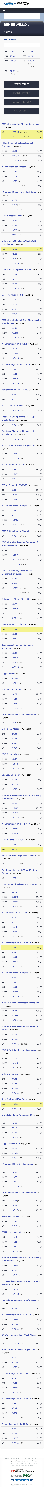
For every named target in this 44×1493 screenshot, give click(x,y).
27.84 (12, 56)
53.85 (14, 634)
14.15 (14, 1237)
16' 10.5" (15, 818)
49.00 (14, 495)
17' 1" (14, 205)
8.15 (14, 1358)
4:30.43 (15, 583)
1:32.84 (15, 1320)
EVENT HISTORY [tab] (21, 93)
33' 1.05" (15, 593)
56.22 (14, 1242)
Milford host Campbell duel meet (16, 269)
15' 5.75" (15, 525)
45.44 (14, 374)
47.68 (14, 1308)
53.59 (14, 653)
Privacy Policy (10, 1458)
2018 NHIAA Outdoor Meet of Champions (20, 1003)
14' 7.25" (15, 1093)
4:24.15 (15, 609)
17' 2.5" (15, 536)
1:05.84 (13, 61)
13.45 (14, 172)
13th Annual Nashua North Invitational (19, 1192)
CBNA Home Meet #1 (11, 1232)
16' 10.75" (16, 156)
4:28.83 (15, 902)
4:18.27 (15, 1270)
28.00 (14, 1123)
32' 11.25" (16, 564)
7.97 (14, 845)
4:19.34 (15, 1153)
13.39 (30, 51)
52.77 (14, 604)
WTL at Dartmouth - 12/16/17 (15, 1424)
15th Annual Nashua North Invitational (19, 192)
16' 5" (14, 181)
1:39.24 (15, 1413)
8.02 (14, 395)
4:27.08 (15, 1362)
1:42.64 (15, 1388)
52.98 (14, 151)
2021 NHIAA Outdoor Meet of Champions (20, 124)
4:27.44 (15, 1324)
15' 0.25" (15, 1186)
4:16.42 (15, 1063)
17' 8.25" (31, 61)
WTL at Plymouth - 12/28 (13, 464)
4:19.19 (15, 813)
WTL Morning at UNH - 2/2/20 (15, 344)
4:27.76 (15, 784)
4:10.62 (15, 1039)
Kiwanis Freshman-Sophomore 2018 (18, 1115)
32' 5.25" (15, 160)
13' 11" (15, 1210)
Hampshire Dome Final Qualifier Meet (19, 1300)
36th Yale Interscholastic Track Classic (19, 1335)
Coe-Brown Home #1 (11, 775)
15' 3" (14, 662)
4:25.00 (15, 1088)
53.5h (14, 780)
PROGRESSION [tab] (21, 110)
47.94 (14, 1408)
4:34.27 (15, 743)
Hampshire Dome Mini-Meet (15, 389)
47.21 (14, 399)
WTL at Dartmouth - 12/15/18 (15, 973)
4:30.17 (15, 1182)
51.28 (14, 200)
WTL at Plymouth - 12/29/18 (14, 913)
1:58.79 (15, 474)
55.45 (14, 1221)
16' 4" (14, 259)
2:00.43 (15, 499)
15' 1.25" (15, 1443)
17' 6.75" (15, 288)
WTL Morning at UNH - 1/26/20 (16, 364)
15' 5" (14, 723)
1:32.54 (15, 829)
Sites (14, 1461)
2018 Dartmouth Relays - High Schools (19, 1349)
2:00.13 (15, 897)
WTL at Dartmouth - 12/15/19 (15, 506)
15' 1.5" (15, 1109)
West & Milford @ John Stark (15, 624)
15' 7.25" (15, 479)
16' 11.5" (15, 383)
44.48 (14, 328)
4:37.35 (15, 379)
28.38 (14, 734)
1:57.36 (15, 520)
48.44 (14, 1383)
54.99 (14, 1177)
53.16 (14, 1058)
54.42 (14, 1084)
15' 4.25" (15, 1294)
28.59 (14, 1128)
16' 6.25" (15, 996)
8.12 (14, 515)
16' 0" (14, 1068)
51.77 (14, 550)
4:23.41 (15, 555)
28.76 (14, 694)
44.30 (14, 803)
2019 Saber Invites (10, 754)
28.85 (14, 221)
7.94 (12, 51)
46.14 (14, 927)
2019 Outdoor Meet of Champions (17, 531)
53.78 (14, 1034)
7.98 (14, 982)
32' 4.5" (15, 235)
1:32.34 (15, 962)
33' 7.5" (15, 209)
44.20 (30, 56)
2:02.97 (15, 1438)
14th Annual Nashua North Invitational (19, 714)
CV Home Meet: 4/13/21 (13, 295)
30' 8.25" (15, 667)
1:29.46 (15, 353)
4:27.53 (15, 704)
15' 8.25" (15, 1343)
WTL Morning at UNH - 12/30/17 (16, 1373)
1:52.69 (15, 333)
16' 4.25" (15, 358)
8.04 (14, 952)
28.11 (14, 279)
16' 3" (14, 314)
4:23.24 (15, 833)
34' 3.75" (15, 186)
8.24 (14, 1378)
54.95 (14, 739)
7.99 (14, 369)
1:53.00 (15, 1266)
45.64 (14, 957)
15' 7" (14, 613)
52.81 (14, 309)
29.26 (14, 304)
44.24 (14, 892)
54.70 (14, 1148)
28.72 (14, 1201)
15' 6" (14, 789)
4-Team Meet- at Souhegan (14, 167)
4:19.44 (15, 1015)
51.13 (14, 176)
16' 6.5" (15, 683)
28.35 (14, 1172)
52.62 (14, 225)
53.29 (14, 284)
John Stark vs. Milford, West (14, 1099)
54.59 (14, 1205)
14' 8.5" (15, 1137)
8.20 (14, 1429)
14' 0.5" (15, 1392)
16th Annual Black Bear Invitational (17, 1164)
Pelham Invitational (11, 1216)
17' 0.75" (15, 458)
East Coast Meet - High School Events (19, 855)
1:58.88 (15, 992)
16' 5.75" (15, 410)
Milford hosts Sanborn (12, 216)
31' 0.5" (15, 618)
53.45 (14, 579)
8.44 (14, 469)
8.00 (14, 978)
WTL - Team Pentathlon (12, 405)
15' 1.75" (15, 1044)
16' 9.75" (15, 560)
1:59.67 (15, 932)
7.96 (14, 511)
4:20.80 (15, 678)
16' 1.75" (15, 769)
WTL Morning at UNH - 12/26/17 (16, 1398)
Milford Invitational (10, 1074)
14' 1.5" (15, 1418)
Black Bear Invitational (12, 689)
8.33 (14, 490)
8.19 (14, 918)
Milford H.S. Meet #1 (11, 729)
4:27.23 (15, 639)
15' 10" (15, 936)
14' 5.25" (15, 1329)
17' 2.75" (15, 425)
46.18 (14, 349)
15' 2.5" (15, 1020)
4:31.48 (15, 764)
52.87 (14, 1011)
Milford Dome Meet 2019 (13, 840)
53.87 (14, 759)
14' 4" (14, 1226)
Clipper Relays (8, 673)
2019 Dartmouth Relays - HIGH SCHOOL (20, 884)
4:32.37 (15, 1247)
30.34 (14, 1079)
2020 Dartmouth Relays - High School (18, 445)
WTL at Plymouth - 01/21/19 (14, 485)
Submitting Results (23, 1461)
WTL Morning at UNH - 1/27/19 (16, 824)
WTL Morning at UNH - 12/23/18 (16, 943)
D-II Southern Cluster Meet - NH (16, 599)
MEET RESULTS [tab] (21, 84)
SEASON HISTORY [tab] (22, 102)
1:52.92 (15, 453)
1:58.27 (15, 808)
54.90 (14, 1133)
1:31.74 (15, 1289)
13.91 (14, 300)
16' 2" (14, 588)
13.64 (14, 274)
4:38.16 (15, 658)
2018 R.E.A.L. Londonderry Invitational (19, 1050)
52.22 (14, 254)
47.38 (14, 1433)
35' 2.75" (13, 71)
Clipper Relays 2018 (11, 1143)
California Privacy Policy (24, 1458)
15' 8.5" (15, 708)
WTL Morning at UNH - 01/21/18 (16, 1315)
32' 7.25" (15, 263)
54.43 (14, 699)
